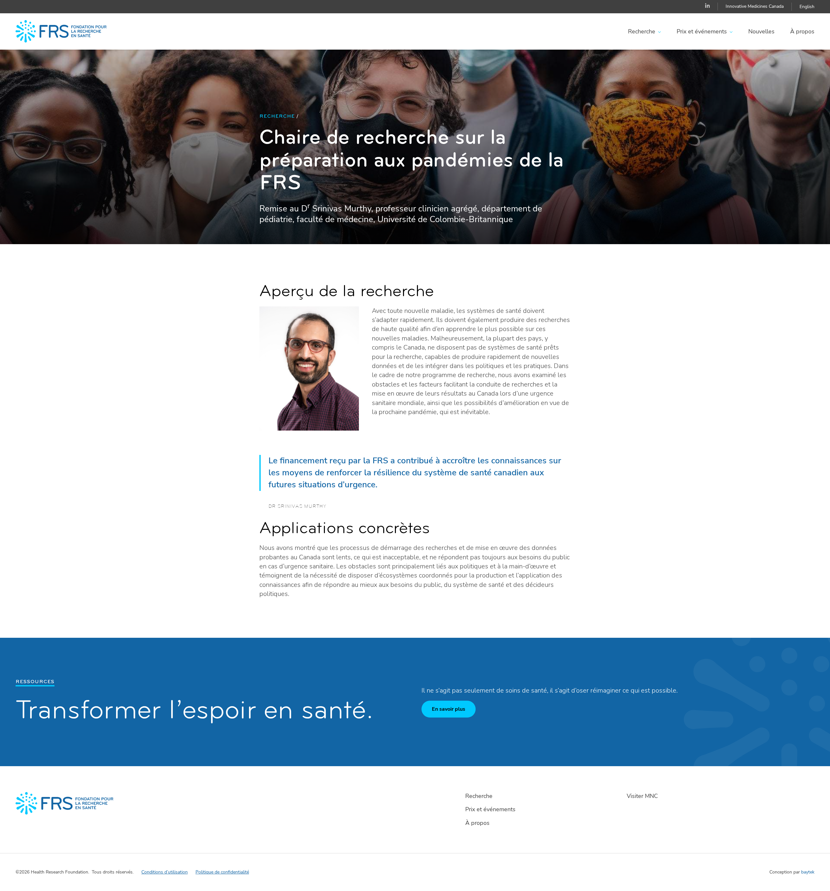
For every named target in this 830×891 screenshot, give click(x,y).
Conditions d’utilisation (164, 872)
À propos (802, 31)
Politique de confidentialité (222, 872)
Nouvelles (761, 31)
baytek (807, 872)
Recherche (641, 31)
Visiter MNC (642, 796)
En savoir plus (448, 709)
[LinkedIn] (707, 6)
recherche (277, 116)
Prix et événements (702, 31)
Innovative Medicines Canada (755, 6)
